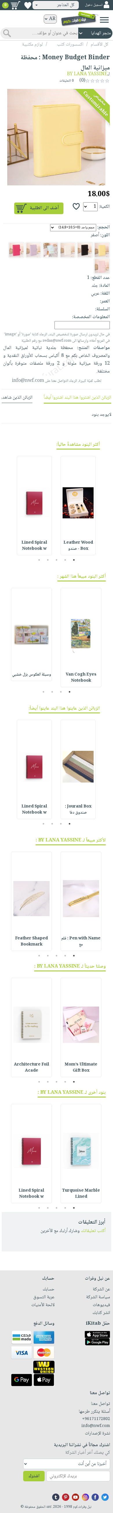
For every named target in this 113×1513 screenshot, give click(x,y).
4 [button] (48, 560)
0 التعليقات (67, 81)
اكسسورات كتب (70, 45)
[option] (56, 137)
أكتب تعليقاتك (93, 1231)
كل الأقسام (99, 45)
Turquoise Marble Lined (81, 1193)
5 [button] (39, 560)
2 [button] (65, 560)
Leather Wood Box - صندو (78, 545)
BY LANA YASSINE (87, 74)
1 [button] (74, 560)
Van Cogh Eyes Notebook (81, 677)
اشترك (33, 1476)
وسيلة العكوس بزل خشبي (31, 674)
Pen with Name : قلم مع (81, 941)
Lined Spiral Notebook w (34, 545)
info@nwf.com (28, 381)
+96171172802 (96, 1419)
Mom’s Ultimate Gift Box (81, 1067)
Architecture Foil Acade (31, 1067)
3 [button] (56, 560)
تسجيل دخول (93, 5)
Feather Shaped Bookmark (31, 941)
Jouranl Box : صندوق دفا (78, 809)
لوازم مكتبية (32, 45)
